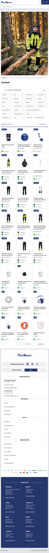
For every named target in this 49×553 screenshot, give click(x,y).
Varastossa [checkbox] (29, 117)
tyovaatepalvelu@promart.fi (11, 395)
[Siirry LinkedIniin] (27, 364)
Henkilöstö (6, 421)
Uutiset (6, 429)
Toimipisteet (7, 410)
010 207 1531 (9, 393)
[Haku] (39, 2)
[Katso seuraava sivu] (29, 344)
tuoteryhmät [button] (14, 90)
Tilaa (30, 370)
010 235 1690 (9, 385)
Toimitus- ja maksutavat (10, 455)
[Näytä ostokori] (43, 2)
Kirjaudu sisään (7, 444)
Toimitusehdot (7, 414)
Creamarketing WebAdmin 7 (42, 550)
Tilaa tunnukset (7, 447)
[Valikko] (47, 2)
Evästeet (6, 459)
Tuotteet (4, 77)
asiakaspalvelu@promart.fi (10, 387)
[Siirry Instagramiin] (37, 364)
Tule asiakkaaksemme (9, 406)
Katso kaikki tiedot (10, 497)
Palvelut (6, 403)
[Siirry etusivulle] (6, 2)
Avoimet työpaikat (8, 425)
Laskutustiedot (7, 433)
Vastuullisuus (7, 437)
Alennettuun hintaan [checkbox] (39, 117)
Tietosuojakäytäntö (8, 463)
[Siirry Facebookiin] (32, 364)
